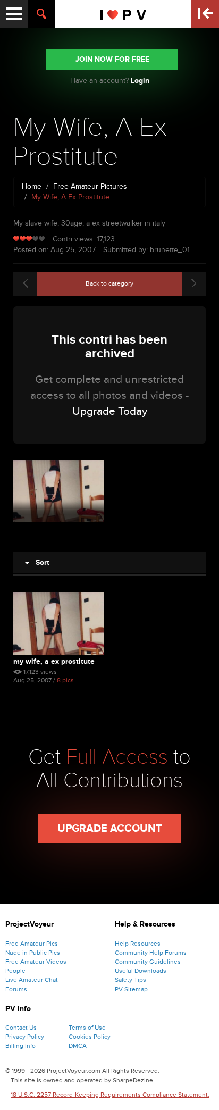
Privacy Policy (24, 1036)
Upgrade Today (109, 411)
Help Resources (138, 943)
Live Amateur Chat (31, 979)
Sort (39, 562)
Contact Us (21, 1027)
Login (140, 80)
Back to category (109, 283)
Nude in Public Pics (32, 952)
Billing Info (20, 1045)
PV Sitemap (131, 989)
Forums (16, 989)
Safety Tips (130, 979)
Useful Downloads (140, 970)
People (15, 970)
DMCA (78, 1045)
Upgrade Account (109, 828)
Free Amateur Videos (35, 961)
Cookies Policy (90, 1036)
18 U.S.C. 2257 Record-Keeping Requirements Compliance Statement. (110, 1094)
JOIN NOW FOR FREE (112, 59)
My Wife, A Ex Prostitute (54, 661)
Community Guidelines (148, 961)
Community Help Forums (151, 952)
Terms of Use (87, 1027)
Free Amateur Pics (31, 943)
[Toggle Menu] (14, 14)
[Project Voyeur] (123, 13)
